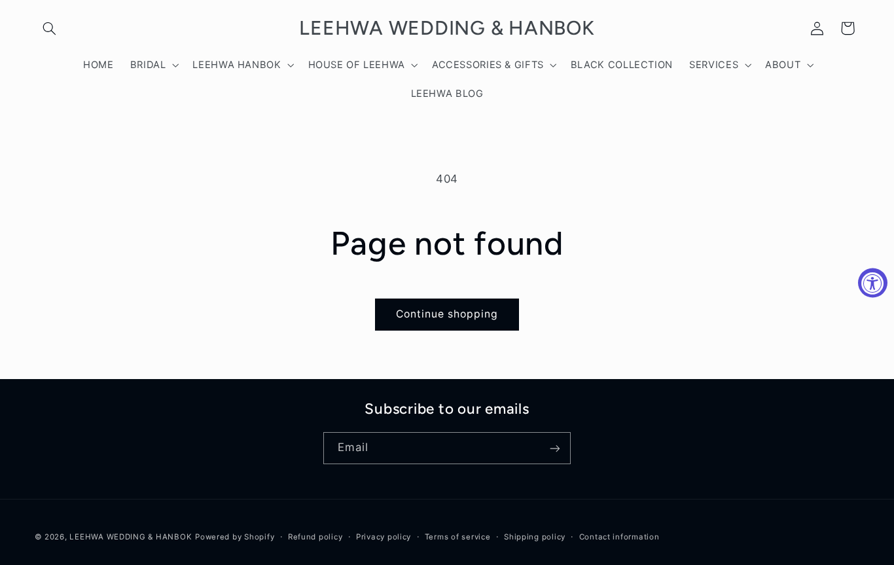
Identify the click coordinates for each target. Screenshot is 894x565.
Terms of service (458, 536)
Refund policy (315, 536)
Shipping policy (534, 536)
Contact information (619, 536)
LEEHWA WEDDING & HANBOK (130, 536)
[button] (50, 28)
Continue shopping (447, 314)
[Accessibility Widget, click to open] (872, 282)
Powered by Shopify (234, 536)
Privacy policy (383, 536)
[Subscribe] (555, 448)
